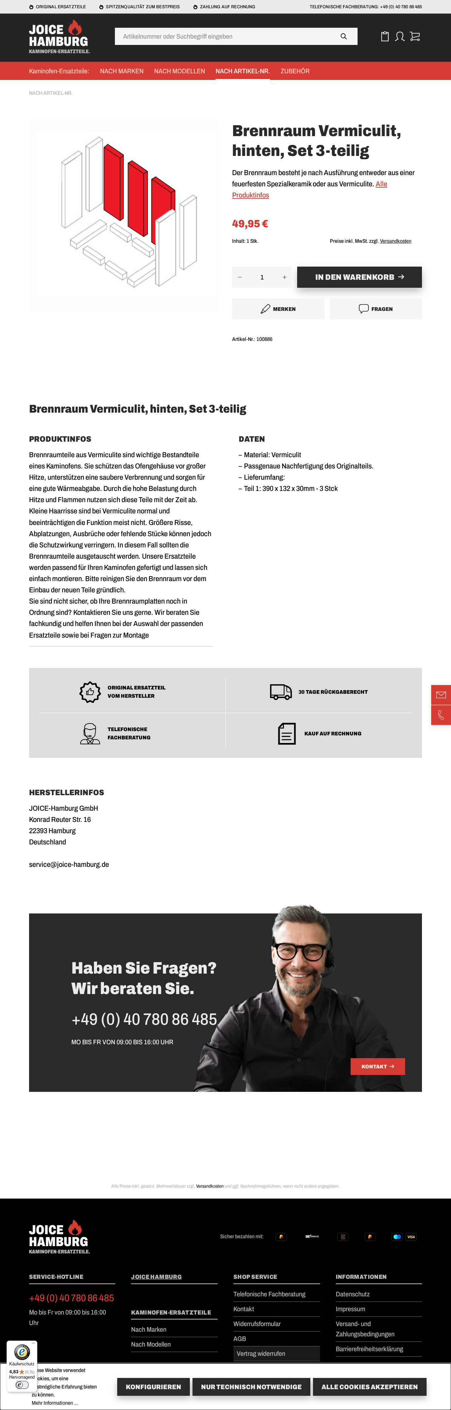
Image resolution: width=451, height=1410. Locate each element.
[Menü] (33, 1345)
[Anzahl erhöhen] (284, 277)
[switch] (22, 1385)
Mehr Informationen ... (55, 1403)
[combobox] (223, 36)
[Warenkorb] (414, 36)
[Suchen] (344, 36)
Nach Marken (148, 1329)
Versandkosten (395, 241)
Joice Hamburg (156, 1277)
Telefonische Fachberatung (269, 1294)
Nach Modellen (151, 1344)
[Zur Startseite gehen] (62, 36)
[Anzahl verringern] (239, 277)
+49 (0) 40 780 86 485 (71, 1298)
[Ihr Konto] (399, 36)
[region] (124, 222)
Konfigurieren (153, 1387)
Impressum (350, 1309)
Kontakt (374, 1066)
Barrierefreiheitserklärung (369, 1349)
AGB (239, 1338)
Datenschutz (353, 1294)
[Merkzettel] (384, 36)
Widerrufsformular (257, 1323)
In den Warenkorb (354, 277)
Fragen (382, 309)
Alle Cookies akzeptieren (370, 1387)
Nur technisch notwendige (251, 1387)
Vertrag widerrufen (261, 1353)
